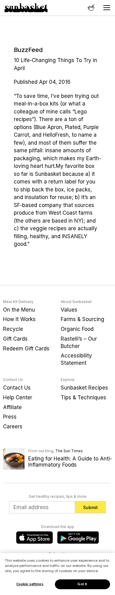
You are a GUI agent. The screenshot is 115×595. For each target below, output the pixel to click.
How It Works (19, 319)
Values (69, 310)
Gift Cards (15, 339)
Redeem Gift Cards (26, 349)
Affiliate (12, 407)
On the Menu (19, 310)
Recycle (13, 329)
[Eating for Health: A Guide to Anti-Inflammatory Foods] (14, 459)
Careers (12, 426)
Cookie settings (30, 584)
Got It (82, 584)
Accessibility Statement (76, 359)
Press (10, 417)
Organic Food (77, 329)
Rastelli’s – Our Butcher (79, 342)
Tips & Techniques (83, 397)
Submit (90, 507)
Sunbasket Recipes (84, 388)
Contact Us (17, 388)
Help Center (17, 397)
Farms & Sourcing (82, 319)
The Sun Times (69, 451)
